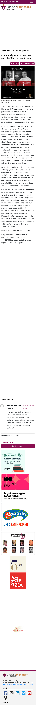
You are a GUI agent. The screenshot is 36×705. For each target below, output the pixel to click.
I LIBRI (9, 2)
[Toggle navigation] (31, 2)
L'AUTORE (4, 2)
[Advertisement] (18, 29)
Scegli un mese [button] (17, 446)
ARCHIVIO (15, 2)
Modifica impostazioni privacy (25, 684)
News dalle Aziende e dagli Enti (15, 50)
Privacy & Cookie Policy (9, 684)
